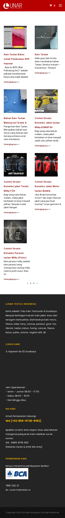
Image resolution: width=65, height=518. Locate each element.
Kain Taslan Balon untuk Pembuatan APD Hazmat (16, 59)
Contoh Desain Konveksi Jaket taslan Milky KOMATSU (47, 123)
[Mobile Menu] (59, 5)
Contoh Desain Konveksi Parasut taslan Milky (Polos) (15, 253)
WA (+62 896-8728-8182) (23, 421)
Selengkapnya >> (12, 82)
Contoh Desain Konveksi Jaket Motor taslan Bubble (47, 186)
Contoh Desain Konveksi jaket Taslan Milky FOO (16, 186)
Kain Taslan (41, 54)
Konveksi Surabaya (31, 512)
